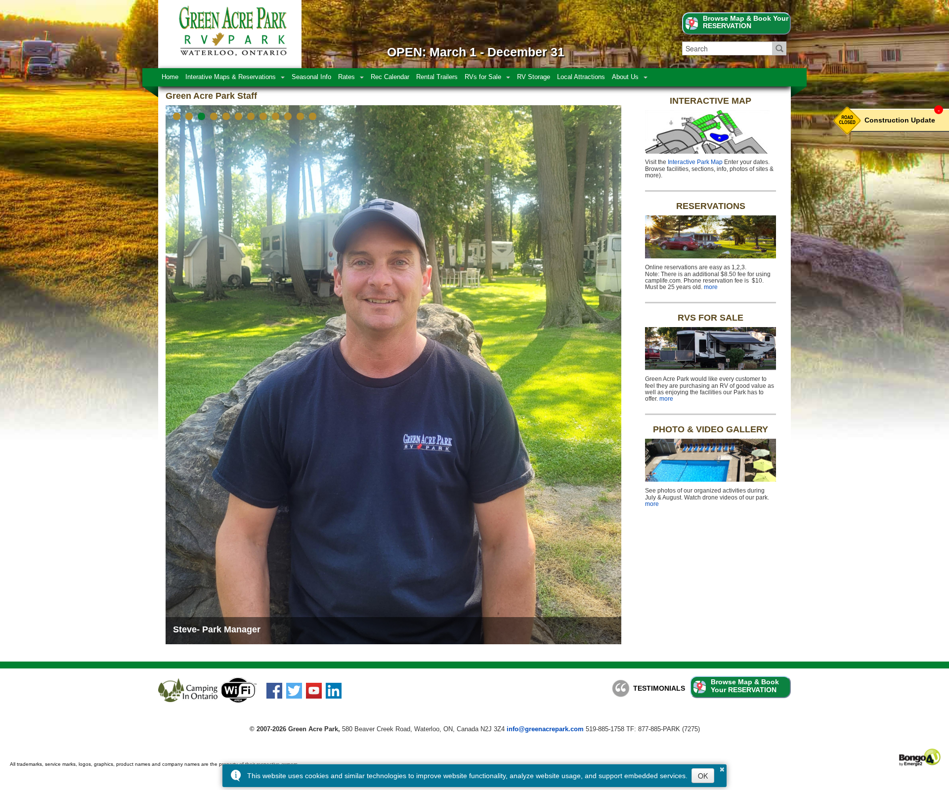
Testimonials (659, 671)
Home (170, 77)
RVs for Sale (483, 77)
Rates (346, 77)
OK (703, 776)
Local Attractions (581, 77)
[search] (727, 48)
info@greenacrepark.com (545, 711)
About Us (625, 77)
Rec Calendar (390, 77)
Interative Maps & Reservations (230, 77)
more (711, 287)
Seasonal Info (311, 77)
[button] (176, 116)
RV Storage (533, 77)
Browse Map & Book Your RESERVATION (745, 22)
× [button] (722, 768)
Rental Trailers (437, 77)
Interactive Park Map (695, 162)
